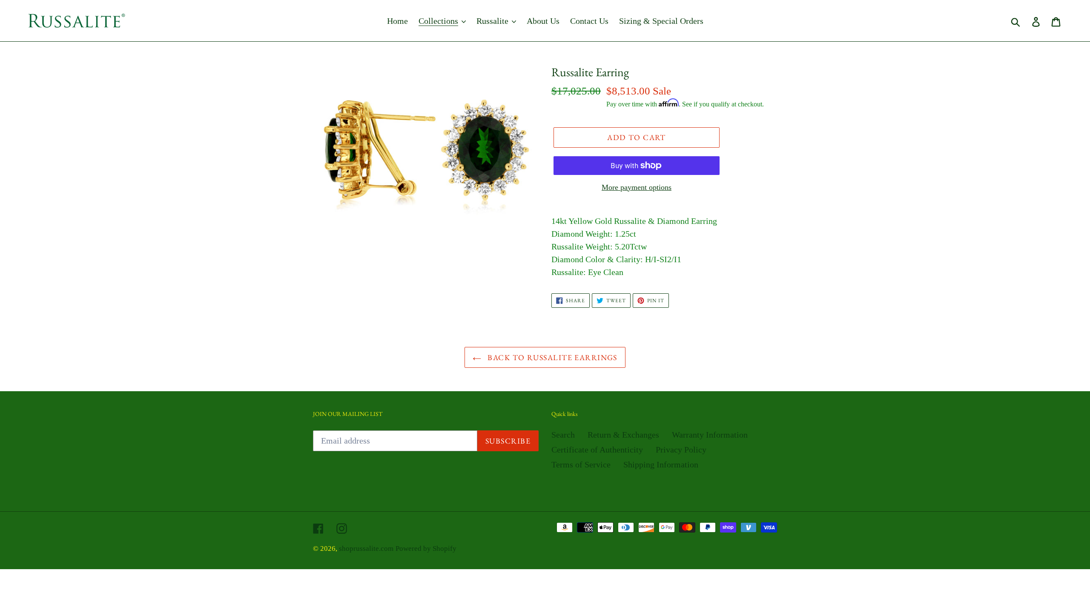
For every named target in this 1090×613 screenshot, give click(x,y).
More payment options (636, 187)
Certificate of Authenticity (597, 449)
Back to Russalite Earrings (551, 357)
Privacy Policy (681, 449)
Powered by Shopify (426, 548)
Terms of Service (581, 464)
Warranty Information (710, 434)
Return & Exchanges (623, 434)
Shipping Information (660, 464)
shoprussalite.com (366, 548)
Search (563, 434)
